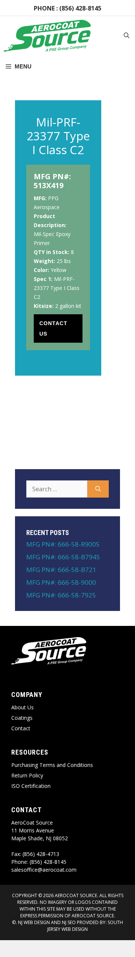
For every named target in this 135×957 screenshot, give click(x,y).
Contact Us (53, 328)
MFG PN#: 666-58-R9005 (63, 544)
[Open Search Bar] (126, 36)
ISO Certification (31, 785)
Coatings (22, 717)
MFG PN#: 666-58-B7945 (63, 557)
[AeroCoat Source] (47, 35)
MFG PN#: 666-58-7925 (61, 595)
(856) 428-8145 (80, 8)
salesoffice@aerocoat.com (43, 869)
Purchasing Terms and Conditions (52, 764)
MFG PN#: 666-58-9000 (61, 582)
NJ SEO (69, 922)
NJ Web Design (33, 922)
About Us (22, 707)
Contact (20, 728)
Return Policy (27, 775)
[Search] (98, 489)
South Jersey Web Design (85, 925)
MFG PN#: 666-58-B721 (61, 569)
